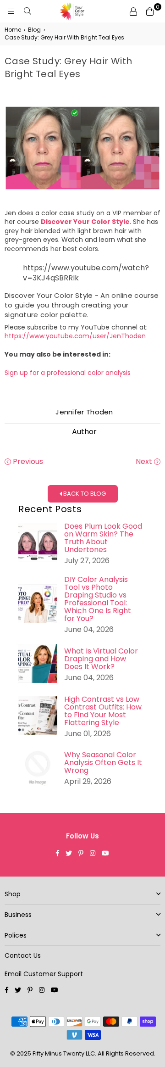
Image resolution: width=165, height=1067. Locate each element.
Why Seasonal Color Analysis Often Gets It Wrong (103, 762)
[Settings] (133, 11)
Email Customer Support (44, 973)
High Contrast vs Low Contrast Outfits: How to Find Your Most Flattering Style (103, 710)
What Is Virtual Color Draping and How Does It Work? (101, 658)
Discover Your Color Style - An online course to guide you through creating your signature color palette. (82, 304)
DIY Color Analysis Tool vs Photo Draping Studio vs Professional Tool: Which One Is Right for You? (97, 598)
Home (13, 30)
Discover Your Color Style (85, 221)
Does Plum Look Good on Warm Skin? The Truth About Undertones (103, 537)
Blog (34, 30)
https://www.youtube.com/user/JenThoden (75, 336)
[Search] (27, 11)
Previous (27, 462)
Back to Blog (84, 493)
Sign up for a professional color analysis (68, 372)
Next (145, 462)
